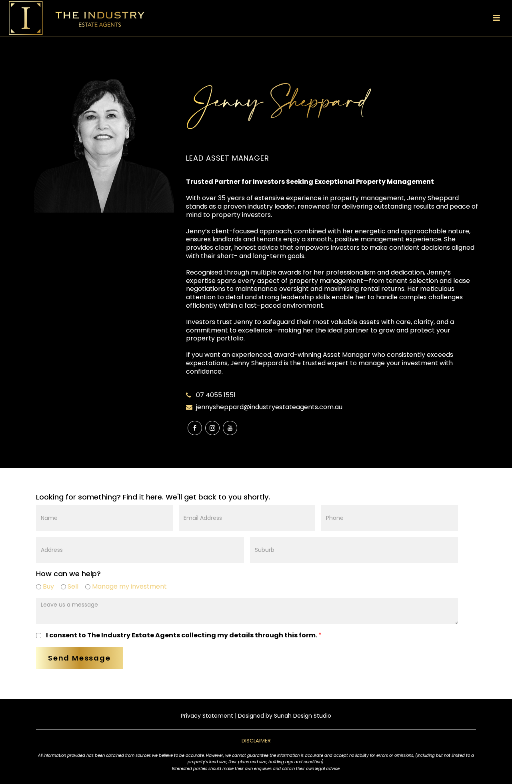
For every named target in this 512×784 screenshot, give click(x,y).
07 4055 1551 (216, 395)
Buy (47, 586)
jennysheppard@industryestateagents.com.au (269, 407)
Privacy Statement (207, 716)
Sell (72, 586)
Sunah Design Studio (302, 716)
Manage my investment (128, 586)
